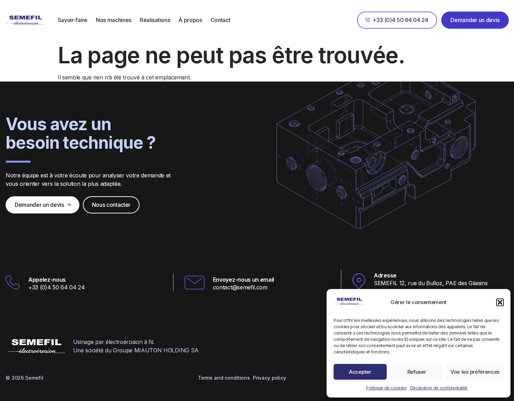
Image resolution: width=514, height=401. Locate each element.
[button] (500, 302)
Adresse (385, 275)
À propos (190, 19)
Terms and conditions (224, 378)
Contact (220, 19)
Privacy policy (269, 378)
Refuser (416, 371)
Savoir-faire (72, 19)
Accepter (360, 371)
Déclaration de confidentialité (438, 388)
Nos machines (113, 19)
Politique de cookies (386, 388)
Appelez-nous (47, 279)
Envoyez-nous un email (243, 279)
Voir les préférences (475, 371)
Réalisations (155, 19)
